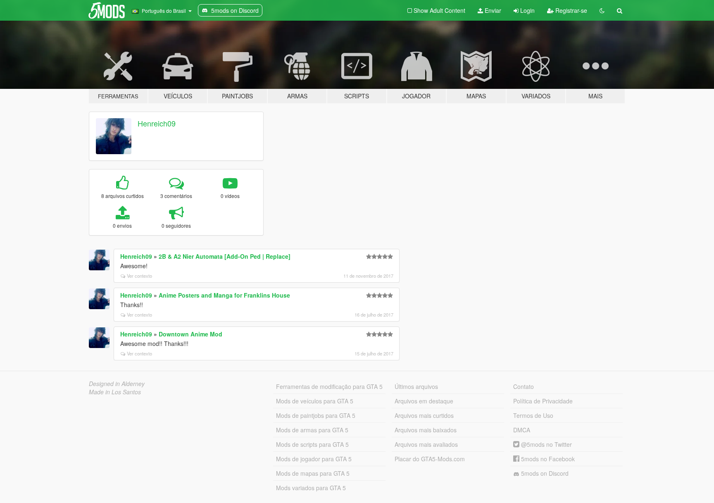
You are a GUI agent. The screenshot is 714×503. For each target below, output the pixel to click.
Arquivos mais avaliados (426, 444)
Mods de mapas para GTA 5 (313, 473)
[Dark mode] (602, 10)
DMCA (521, 430)
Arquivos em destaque (424, 401)
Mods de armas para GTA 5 (312, 430)
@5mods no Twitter (545, 444)
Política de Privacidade (543, 401)
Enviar (492, 10)
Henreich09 (157, 123)
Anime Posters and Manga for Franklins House (224, 295)
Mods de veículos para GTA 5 (314, 401)
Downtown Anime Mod (190, 334)
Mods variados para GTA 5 (311, 488)
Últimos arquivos (416, 386)
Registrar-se (570, 10)
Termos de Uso (533, 415)
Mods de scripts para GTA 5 (312, 444)
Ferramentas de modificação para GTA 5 (329, 386)
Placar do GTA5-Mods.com (430, 459)
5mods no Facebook (547, 459)
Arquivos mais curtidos (424, 415)
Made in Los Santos (115, 392)
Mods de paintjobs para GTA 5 (315, 415)
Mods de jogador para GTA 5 (314, 459)
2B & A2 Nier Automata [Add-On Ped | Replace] (224, 256)
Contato (523, 386)
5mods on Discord (544, 473)
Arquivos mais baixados (426, 430)
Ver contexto (139, 275)
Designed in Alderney (117, 383)
